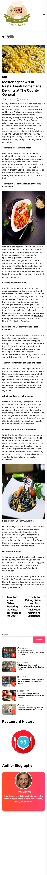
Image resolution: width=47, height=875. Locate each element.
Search (5, 635)
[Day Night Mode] (8, 36)
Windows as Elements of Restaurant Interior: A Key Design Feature (30, 667)
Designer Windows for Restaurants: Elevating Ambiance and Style (30, 653)
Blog (4, 77)
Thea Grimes (10, 99)
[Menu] (44, 14)
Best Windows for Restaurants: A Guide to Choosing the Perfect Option (30, 681)
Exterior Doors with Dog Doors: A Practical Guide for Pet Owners (30, 709)
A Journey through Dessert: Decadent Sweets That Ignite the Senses (30, 695)
